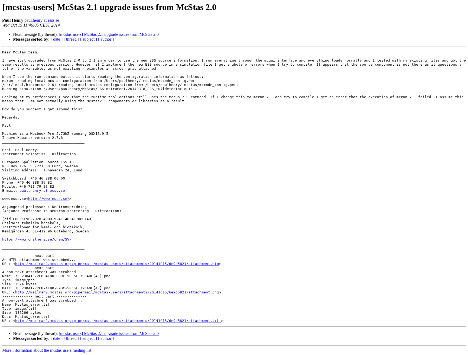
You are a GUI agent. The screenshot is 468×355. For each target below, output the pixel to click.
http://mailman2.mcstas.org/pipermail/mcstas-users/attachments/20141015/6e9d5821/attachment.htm (117, 264)
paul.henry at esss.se (41, 20)
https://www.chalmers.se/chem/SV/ (37, 239)
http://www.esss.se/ (48, 199)
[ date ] (57, 39)
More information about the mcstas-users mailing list (46, 350)
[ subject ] (88, 39)
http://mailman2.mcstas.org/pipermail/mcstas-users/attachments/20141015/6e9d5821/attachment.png (117, 292)
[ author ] (106, 39)
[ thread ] (71, 39)
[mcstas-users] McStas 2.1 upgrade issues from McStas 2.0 (109, 34)
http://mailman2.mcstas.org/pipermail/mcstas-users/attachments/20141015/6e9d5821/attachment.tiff (118, 321)
